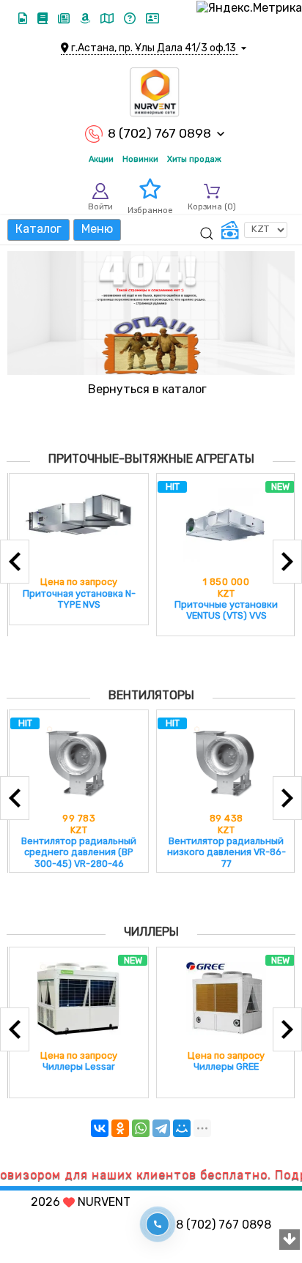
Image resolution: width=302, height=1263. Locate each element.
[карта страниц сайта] (108, 19)
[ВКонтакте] (99, 1128)
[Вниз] (290, 1240)
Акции (101, 159)
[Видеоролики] (24, 19)
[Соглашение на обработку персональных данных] (152, 19)
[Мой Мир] (182, 1128)
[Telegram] (161, 1128)
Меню (97, 229)
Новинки (140, 159)
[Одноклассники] (120, 1128)
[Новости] (65, 19)
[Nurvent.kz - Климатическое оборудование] (154, 92)
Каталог (38, 229)
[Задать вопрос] (131, 19)
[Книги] (44, 19)
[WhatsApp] (141, 1128)
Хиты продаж (194, 159)
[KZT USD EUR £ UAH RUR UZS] (254, 230)
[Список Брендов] (86, 19)
